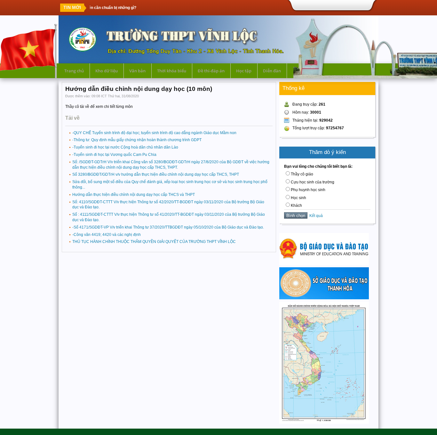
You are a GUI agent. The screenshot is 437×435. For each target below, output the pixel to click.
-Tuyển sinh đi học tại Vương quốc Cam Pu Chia (114, 154)
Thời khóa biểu (171, 71)
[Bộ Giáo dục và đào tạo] (324, 264)
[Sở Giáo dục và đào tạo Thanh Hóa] (324, 298)
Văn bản (137, 71)
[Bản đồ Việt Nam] (324, 422)
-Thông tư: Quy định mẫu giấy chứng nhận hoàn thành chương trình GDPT (137, 140)
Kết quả (315, 215)
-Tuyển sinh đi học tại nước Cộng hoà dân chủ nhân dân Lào (125, 147)
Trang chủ (74, 71)
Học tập (243, 71)
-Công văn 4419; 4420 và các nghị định (106, 234)
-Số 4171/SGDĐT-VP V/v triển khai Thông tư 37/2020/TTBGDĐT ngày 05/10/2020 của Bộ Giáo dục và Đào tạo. (168, 227)
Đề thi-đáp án (211, 71)
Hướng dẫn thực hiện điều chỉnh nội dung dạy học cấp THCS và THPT (133, 194)
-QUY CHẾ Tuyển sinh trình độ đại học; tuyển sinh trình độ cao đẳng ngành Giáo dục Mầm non (154, 133)
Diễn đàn (272, 71)
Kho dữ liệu (106, 71)
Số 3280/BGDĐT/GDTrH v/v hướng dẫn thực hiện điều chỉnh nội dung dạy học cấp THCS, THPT (155, 174)
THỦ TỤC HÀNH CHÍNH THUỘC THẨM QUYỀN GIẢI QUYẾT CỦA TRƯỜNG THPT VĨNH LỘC (154, 241)
